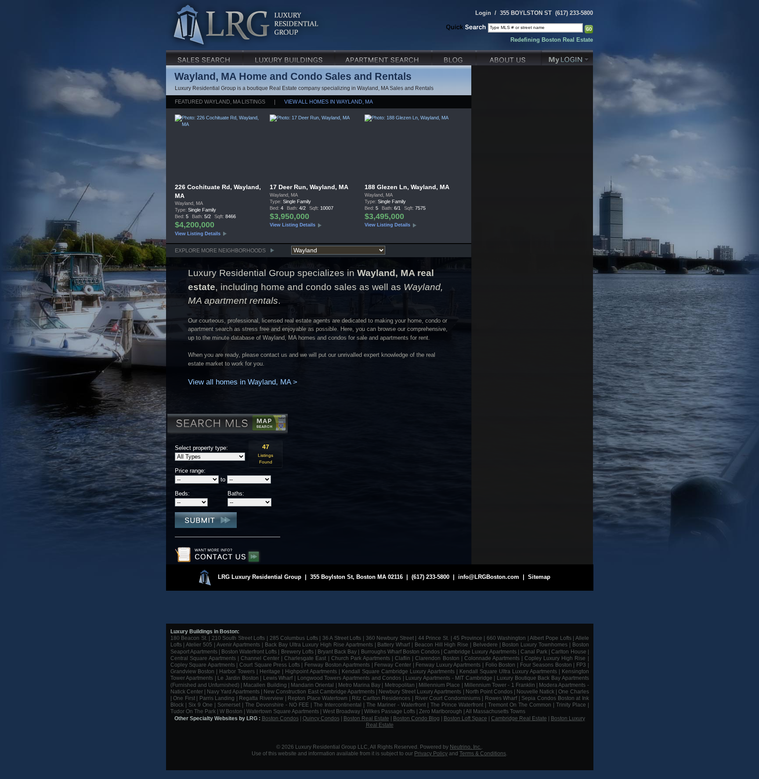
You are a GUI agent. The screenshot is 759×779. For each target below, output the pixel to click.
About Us (509, 56)
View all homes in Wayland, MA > (242, 382)
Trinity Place (572, 704)
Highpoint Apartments (312, 671)
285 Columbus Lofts (294, 638)
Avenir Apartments (238, 644)
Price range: (190, 470)
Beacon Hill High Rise (441, 644)
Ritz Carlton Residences (381, 698)
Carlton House (568, 651)
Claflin (403, 658)
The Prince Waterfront (456, 704)
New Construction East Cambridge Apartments (319, 691)
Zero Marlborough (440, 711)
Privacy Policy (431, 753)
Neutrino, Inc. (465, 747)
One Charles (573, 691)
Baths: (236, 493)
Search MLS (227, 424)
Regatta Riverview (261, 698)
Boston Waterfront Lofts (249, 651)
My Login (567, 56)
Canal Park (533, 651)
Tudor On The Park (193, 711)
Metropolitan (400, 685)
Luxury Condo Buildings (290, 56)
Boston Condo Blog (416, 718)
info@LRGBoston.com (488, 577)
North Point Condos (489, 691)
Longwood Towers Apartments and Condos (349, 678)
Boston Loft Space (465, 718)
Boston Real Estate (366, 718)
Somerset (228, 704)
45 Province (467, 638)
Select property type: (201, 448)
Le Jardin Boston (237, 678)
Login (483, 13)
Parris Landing (217, 698)
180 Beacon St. (188, 638)
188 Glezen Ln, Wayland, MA (407, 186)
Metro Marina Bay (359, 685)
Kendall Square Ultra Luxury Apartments (508, 671)
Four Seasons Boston (547, 665)
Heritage (270, 671)
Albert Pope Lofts (550, 638)
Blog (455, 56)
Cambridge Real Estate (519, 718)
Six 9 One (200, 704)
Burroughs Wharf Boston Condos (400, 651)
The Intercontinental (337, 704)
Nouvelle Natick (535, 691)
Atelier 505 (200, 644)
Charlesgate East (305, 658)
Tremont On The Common (519, 704)
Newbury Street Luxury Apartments (420, 691)
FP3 (582, 665)
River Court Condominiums (448, 698)
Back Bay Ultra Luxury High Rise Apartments (319, 644)
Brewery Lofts (297, 651)
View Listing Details (197, 233)
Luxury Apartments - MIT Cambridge (448, 678)
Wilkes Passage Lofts (389, 711)
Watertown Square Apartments (282, 711)
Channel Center (260, 658)
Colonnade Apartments (492, 658)
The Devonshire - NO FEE (277, 704)
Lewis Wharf (278, 678)
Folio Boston (500, 665)
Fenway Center (392, 665)
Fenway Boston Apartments (337, 665)
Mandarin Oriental (312, 685)
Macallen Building (264, 685)
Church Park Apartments (360, 658)
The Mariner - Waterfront (396, 704)
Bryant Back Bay (337, 651)
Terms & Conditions (482, 753)
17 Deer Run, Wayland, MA (309, 186)
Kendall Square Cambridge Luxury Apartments (399, 671)
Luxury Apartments (384, 56)
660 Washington (506, 638)
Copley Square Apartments (202, 665)
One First (184, 698)
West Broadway (341, 711)
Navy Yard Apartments (233, 691)
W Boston (232, 711)
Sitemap (539, 577)
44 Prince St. (433, 638)
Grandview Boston (192, 671)
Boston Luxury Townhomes (534, 644)
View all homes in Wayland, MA (328, 101)
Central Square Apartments (203, 658)
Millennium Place (439, 685)
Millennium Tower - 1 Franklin (499, 685)
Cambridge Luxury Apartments (480, 651)
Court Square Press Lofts (269, 665)
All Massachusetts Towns (495, 711)
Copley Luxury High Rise (555, 658)
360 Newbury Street (390, 638)
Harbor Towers (237, 671)
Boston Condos (280, 718)
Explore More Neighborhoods (220, 250)
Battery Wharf (393, 644)
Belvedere (485, 644)
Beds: (182, 493)
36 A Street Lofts (341, 638)
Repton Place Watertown (317, 698)
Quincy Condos (321, 718)
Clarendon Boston (437, 658)
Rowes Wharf (501, 698)
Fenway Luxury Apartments (448, 665)
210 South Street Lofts (238, 638)
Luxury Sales (205, 56)
